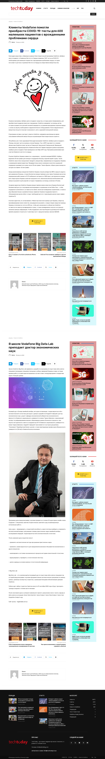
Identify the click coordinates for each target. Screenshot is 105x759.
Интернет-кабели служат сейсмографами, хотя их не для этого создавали (82, 187)
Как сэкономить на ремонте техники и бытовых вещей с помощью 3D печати (26, 709)
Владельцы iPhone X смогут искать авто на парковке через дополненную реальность (29, 242)
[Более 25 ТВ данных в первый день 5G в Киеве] (83, 78)
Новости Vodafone (18, 21)
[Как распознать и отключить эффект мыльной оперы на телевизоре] (13, 718)
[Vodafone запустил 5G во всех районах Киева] (83, 122)
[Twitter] (91, 1)
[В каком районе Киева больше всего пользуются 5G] (83, 57)
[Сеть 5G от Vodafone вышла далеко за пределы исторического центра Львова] (83, 36)
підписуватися (93, 144)
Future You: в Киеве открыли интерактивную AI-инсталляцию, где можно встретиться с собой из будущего (82, 110)
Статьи (74, 184)
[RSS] (75, 742)
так (74, 144)
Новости (30, 249)
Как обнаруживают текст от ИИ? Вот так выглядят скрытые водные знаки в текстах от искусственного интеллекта (82, 210)
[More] (55, 50)
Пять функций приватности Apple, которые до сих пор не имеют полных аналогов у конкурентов (83, 280)
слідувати (83, 144)
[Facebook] (86, 1)
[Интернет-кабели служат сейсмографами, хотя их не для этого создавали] (83, 176)
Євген (13, 42)
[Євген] (10, 42)
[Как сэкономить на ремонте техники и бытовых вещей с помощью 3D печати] (13, 709)
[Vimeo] (93, 1)
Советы (15, 249)
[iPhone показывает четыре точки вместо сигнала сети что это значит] (13, 701)
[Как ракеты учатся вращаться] (83, 292)
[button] (94, 8)
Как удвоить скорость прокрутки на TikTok (15, 242)
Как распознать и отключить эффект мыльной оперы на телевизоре (26, 717)
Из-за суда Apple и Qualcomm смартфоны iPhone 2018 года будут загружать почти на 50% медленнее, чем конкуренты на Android (44, 242)
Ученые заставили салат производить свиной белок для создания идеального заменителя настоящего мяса (83, 258)
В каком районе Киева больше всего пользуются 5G (81, 67)
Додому (11, 21)
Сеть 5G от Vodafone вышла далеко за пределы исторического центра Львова (81, 46)
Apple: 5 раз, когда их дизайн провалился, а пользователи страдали (81, 321)
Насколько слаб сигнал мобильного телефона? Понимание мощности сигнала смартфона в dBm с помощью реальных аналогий (81, 234)
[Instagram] (88, 1)
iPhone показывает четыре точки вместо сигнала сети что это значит (25, 700)
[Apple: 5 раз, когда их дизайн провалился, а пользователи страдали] (83, 311)
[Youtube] (95, 1)
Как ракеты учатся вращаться (81, 301)
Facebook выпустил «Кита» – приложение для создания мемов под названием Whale (59, 242)
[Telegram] (79, 742)
